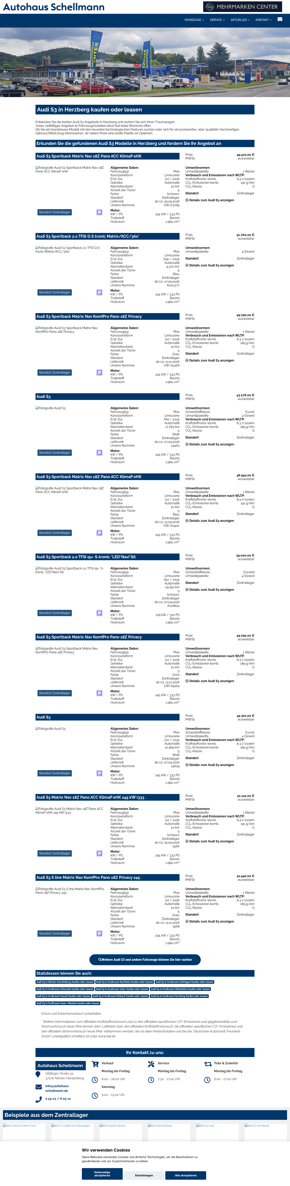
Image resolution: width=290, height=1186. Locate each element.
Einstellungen (144, 1175)
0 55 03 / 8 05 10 (58, 1099)
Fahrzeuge (193, 20)
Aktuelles (239, 20)
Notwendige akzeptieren (102, 1174)
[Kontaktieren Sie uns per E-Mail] (280, 19)
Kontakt (262, 20)
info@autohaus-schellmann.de (57, 1088)
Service (216, 20)
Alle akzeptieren (185, 1175)
